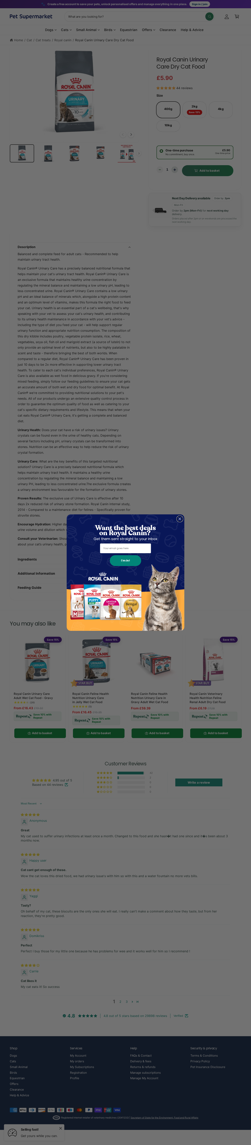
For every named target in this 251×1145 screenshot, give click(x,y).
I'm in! (125, 560)
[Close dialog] (180, 519)
